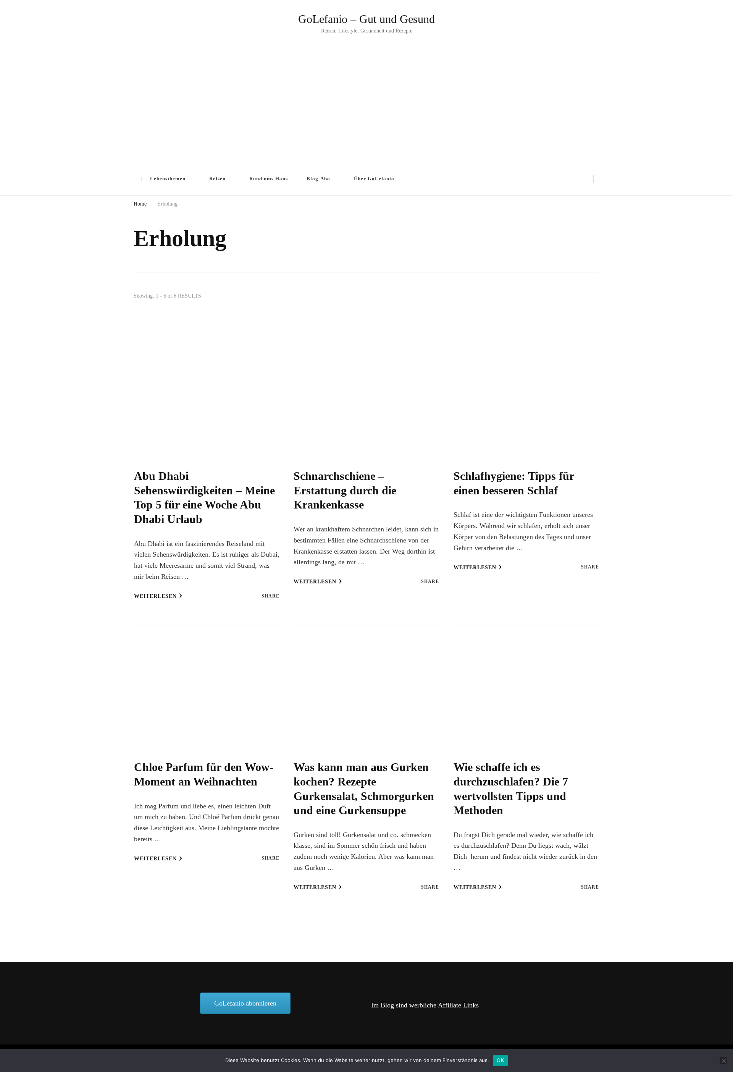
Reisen (217, 178)
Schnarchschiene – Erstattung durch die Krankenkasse (345, 490)
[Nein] (723, 1060)
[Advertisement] (366, 93)
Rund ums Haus (268, 178)
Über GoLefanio (374, 178)
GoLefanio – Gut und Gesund (366, 19)
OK (500, 1060)
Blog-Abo (318, 178)
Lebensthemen (168, 178)
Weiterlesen (155, 596)
